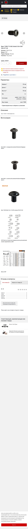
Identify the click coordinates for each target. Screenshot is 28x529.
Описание (4, 110)
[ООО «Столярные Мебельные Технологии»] (6, 3)
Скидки (15, 12)
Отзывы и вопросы (8, 279)
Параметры (5, 80)
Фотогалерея (5, 118)
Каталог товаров (7, 10)
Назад (5, 18)
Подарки (15, 9)
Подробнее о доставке (9, 74)
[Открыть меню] (2, 2)
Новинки (21, 9)
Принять (14, 524)
